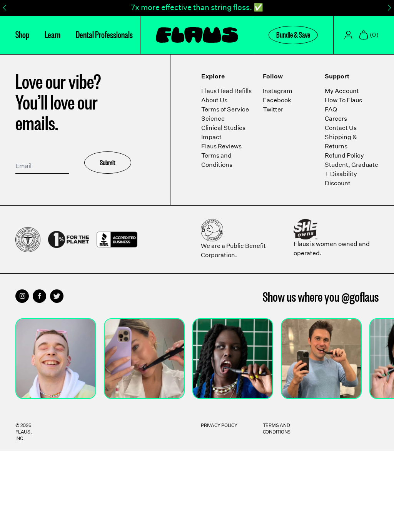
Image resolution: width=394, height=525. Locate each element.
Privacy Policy (219, 425)
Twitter (273, 109)
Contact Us (341, 127)
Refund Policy (344, 155)
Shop (22, 34)
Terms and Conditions (277, 428)
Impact (211, 137)
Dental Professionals (104, 34)
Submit (107, 162)
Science (213, 118)
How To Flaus (343, 100)
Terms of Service (225, 109)
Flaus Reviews (221, 146)
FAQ (331, 109)
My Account (342, 91)
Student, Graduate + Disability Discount (351, 174)
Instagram (277, 91)
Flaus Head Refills (226, 91)
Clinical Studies (223, 127)
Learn (52, 34)
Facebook (277, 100)
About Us (214, 100)
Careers (336, 118)
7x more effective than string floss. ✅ (197, 7)
